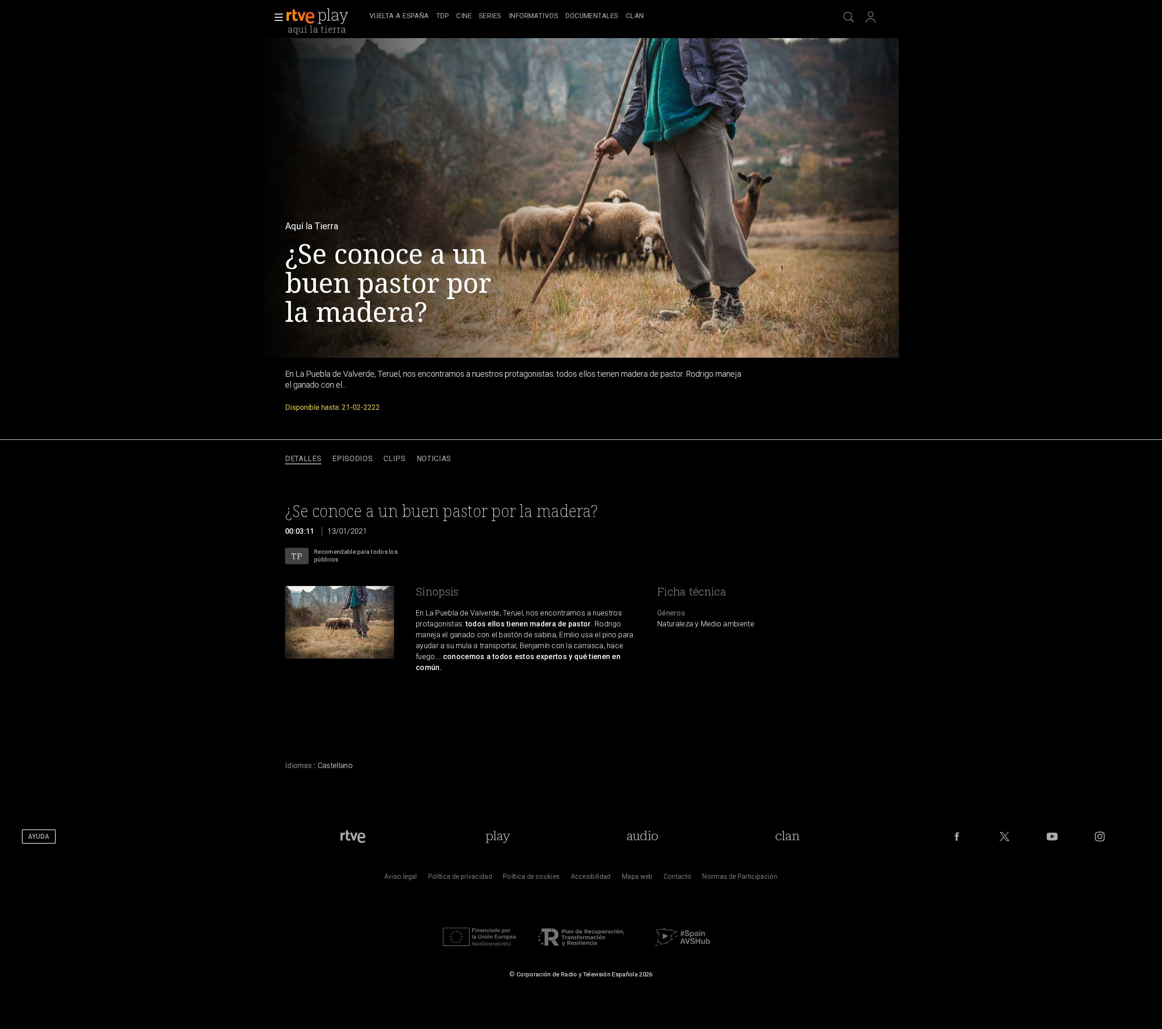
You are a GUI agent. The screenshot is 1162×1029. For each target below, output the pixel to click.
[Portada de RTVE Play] (318, 16)
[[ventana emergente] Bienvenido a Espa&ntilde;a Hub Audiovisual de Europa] (682, 948)
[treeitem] (399, 16)
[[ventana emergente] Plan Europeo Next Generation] (479, 948)
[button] (276, 17)
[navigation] (591, 16)
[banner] (326, 16)
